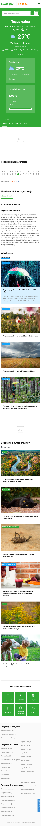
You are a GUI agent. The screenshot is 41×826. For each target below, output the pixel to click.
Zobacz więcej (5, 257)
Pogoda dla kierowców (8, 734)
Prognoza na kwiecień (8, 800)
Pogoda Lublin (5, 778)
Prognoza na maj (6, 804)
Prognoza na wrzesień (27, 782)
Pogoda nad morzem (7, 730)
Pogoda (23, 4)
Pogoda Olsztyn (25, 741)
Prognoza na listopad (27, 789)
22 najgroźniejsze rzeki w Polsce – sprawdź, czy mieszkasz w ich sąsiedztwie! (18, 480)
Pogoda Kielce (5, 767)
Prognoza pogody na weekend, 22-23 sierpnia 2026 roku (20, 291)
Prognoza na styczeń (7, 789)
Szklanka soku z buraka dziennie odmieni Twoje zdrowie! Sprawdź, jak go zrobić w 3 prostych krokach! (18, 594)
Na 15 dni (23, 123)
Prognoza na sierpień (7, 815)
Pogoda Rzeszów (25, 753)
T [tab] (17, 174)
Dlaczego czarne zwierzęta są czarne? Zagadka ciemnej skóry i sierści (20, 517)
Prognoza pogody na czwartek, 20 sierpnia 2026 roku (20, 336)
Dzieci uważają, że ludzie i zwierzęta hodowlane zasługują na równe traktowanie (18, 665)
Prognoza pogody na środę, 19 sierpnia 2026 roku (19, 371)
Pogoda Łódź (5, 774)
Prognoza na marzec (7, 796)
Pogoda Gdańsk (6, 756)
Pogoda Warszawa (26, 764)
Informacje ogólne (7, 196)
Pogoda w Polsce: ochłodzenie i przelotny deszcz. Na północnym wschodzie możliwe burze (20, 407)
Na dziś (4, 123)
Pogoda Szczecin (25, 756)
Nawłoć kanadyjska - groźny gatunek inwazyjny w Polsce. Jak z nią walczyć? (19, 628)
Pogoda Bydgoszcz (7, 752)
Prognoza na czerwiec (8, 807)
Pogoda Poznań (25, 749)
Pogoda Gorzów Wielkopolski (10, 760)
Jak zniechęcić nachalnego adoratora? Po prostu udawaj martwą (18, 555)
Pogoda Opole (25, 745)
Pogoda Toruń (25, 760)
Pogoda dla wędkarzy (8, 738)
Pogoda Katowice (6, 763)
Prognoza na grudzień (27, 793)
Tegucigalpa (5, 181)
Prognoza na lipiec (7, 811)
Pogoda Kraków (6, 771)
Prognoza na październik (28, 786)
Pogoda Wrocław (26, 768)
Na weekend (13, 123)
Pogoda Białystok (6, 748)
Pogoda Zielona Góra (27, 771)
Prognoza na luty (6, 792)
